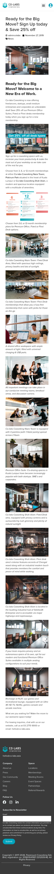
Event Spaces (34, 781)
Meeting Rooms (35, 777)
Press (5, 772)
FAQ (5, 790)
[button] (43, 5)
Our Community (10, 777)
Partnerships (34, 786)
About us (7, 768)
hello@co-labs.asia (12, 756)
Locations (32, 768)
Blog (5, 786)
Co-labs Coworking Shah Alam (30, 181)
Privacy (26, 865)
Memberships (34, 772)
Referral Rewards (36, 790)
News (11, 39)
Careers (6, 781)
